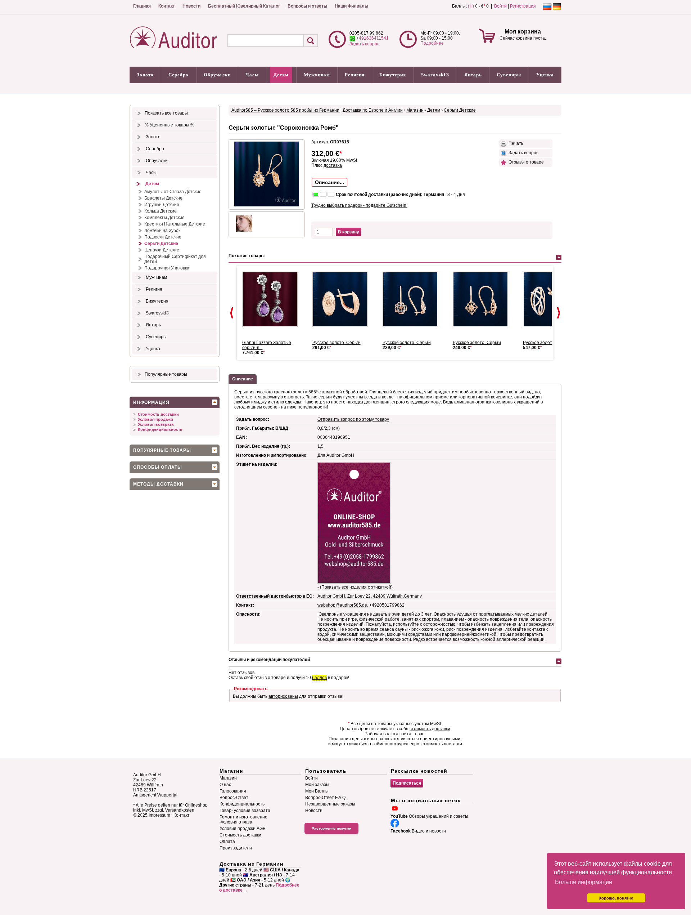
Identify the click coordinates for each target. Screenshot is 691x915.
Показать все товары (166, 113)
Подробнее (432, 43)
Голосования (233, 791)
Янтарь (473, 74)
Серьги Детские (161, 243)
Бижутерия (392, 74)
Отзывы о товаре (525, 162)
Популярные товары (166, 374)
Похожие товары (247, 255)
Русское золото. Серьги (336, 342)
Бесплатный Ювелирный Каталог (244, 6)
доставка (333, 165)
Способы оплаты (157, 467)
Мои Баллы (317, 791)
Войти (500, 6)
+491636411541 (372, 38)
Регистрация (523, 6)
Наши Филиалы (351, 6)
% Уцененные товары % (169, 125)
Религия (355, 74)
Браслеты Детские (163, 198)
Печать (514, 143)
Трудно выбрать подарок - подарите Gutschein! (359, 205)
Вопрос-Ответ (234, 797)
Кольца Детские (160, 211)
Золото (145, 74)
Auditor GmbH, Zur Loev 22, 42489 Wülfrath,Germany (369, 596)
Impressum (159, 815)
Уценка (545, 74)
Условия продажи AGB (243, 828)
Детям (281, 74)
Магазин (415, 110)
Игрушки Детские (161, 204)
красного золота (290, 391)
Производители (236, 848)
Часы (252, 74)
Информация (151, 402)
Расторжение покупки (331, 828)
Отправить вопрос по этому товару (353, 419)
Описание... (329, 182)
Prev (232, 313)
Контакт (166, 6)
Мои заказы (317, 784)
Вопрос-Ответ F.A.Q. (326, 797)
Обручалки (217, 74)
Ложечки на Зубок (162, 230)
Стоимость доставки (158, 414)
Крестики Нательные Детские (174, 224)
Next (558, 313)
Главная (142, 6)
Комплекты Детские (164, 217)
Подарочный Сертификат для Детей (175, 259)
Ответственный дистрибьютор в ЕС (274, 596)
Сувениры (509, 74)
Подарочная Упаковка (166, 268)
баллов (319, 677)
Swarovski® (435, 74)
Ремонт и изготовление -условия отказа (243, 819)
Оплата (227, 841)
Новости (191, 6)
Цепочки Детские (161, 250)
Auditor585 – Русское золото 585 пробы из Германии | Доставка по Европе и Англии (317, 110)
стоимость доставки (430, 728)
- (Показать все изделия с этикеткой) (355, 587)
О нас (225, 784)
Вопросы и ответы (307, 6)
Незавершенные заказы (330, 804)
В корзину (348, 232)
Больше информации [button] (583, 882)
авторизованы (283, 696)
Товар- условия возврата (245, 810)
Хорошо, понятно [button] (616, 898)
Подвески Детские (162, 237)
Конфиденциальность (160, 429)
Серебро (178, 74)
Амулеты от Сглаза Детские (173, 191)
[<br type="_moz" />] (413, 299)
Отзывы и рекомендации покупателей (269, 659)
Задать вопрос (364, 43)
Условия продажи (155, 419)
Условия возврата (155, 424)
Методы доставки (158, 484)
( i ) (471, 6)
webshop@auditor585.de (342, 605)
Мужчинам (317, 74)
